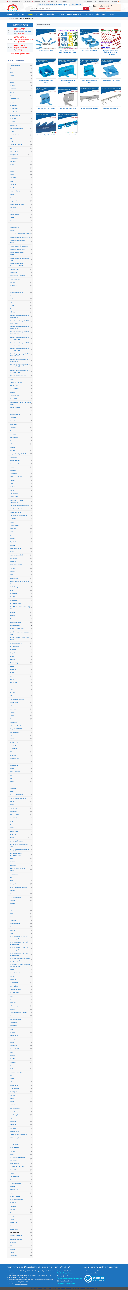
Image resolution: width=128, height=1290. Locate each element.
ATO (11, 138)
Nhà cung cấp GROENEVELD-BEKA (19, 845)
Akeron (12, 92)
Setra (11, 1029)
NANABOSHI (14, 831)
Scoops (12, 1009)
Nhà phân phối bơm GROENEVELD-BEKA (16, 854)
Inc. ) (11, 689)
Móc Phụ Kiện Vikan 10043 (46, 108)
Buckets (12, 299)
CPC (11, 430)
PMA (11, 907)
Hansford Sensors (15, 622)
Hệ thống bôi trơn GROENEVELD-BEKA (20, 633)
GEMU (12, 575)
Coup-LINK (13, 424)
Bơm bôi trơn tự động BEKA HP (19, 246)
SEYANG (12, 1039)
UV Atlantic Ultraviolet (16, 1199)
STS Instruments (15, 1108)
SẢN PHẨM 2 (51, 14)
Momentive (13, 808)
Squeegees (13, 1092)
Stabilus (12, 1095)
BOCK (11, 224)
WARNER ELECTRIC (16, 1236)
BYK (11, 302)
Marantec (13, 785)
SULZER (12, 1111)
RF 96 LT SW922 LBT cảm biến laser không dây (19, 954)
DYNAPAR (13, 467)
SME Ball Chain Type (16, 1072)
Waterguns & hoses (16, 1239)
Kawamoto (13, 719)
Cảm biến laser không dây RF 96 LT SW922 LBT (19, 333)
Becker (12, 171)
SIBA (11, 1052)
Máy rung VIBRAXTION (17, 795)
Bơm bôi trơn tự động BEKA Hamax (18, 242)
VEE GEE (12, 1209)
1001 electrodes (15, 65)
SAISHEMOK (14, 983)
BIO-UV (12, 197)
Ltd (11, 778)
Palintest (12, 890)
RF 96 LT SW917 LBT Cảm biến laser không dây (19, 949)
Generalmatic (14, 578)
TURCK (12, 1173)
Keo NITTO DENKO (15, 725)
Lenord (12, 762)
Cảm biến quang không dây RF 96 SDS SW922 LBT (20, 371)
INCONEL (13, 692)
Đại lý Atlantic (14, 437)
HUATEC (12, 679)
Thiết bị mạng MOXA (16, 1138)
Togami (12, 1154)
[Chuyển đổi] (31, 155)
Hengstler (13, 653)
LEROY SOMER (14, 765)
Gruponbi (13, 612)
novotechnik (14, 874)
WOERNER (13, 1242)
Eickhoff (12, 487)
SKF (11, 1065)
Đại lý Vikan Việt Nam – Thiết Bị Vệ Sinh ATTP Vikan (67, 51)
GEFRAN (12, 571)
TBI (11, 1118)
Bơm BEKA (13, 230)
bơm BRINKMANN (15, 269)
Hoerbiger (13, 669)
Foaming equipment (16, 548)
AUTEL (12, 141)
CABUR (12, 305)
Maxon (12, 791)
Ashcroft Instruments (16, 128)
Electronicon (14, 493)
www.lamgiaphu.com (21, 1284)
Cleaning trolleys (15, 407)
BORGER (12, 282)
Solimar (12, 1082)
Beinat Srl (13, 178)
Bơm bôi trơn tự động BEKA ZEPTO (18, 254)
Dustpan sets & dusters (17, 464)
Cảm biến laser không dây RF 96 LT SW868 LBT (19, 316)
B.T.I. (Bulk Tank (15, 151)
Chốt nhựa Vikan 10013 (46, 51)
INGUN (12, 696)
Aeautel (12, 82)
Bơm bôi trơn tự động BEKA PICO (20, 249)
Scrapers (12, 1016)
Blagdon (12, 211)
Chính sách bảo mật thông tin (94, 1271)
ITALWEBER (13, 709)
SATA (11, 996)
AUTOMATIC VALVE (16, 145)
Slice (11, 1068)
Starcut (12, 1098)
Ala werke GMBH (15, 98)
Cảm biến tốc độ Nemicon (18, 376)
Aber (11, 72)
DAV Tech (13, 444)
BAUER (12, 164)
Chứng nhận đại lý (74, 14)
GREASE (12, 597)
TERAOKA (13, 1125)
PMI (11, 910)
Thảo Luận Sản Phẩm (91, 14)
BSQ (11, 295)
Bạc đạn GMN (14, 154)
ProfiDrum (13, 920)
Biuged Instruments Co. (17, 204)
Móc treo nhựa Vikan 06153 (46, 135)
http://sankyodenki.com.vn (65, 1273)
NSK (11, 877)
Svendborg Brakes (15, 1115)
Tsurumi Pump (14, 1170)
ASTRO (12, 131)
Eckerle (12, 480)
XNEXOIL (12, 1249)
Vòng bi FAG (13, 1222)
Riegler (12, 969)
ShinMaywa (13, 1045)
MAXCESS (13, 788)
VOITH (12, 1219)
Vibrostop (13, 1213)
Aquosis (12, 122)
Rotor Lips (13, 979)
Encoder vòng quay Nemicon (19, 515)
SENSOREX (13, 1026)
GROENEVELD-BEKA (16, 603)
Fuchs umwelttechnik (16, 555)
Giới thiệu (21, 14)
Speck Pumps (14, 1085)
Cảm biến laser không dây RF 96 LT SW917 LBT (19, 327)
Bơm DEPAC (13, 272)
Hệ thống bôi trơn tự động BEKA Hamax (19, 638)
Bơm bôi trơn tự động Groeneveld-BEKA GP (16, 265)
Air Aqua (12, 85)
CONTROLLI (13, 417)
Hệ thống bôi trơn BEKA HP (18, 628)
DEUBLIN (12, 447)
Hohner (12, 672)
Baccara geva (14, 158)
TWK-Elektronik (14, 1176)
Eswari (12, 522)
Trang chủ (11, 14)
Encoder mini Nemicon (17, 509)
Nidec (12, 858)
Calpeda (12, 312)
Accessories (14, 79)
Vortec (12, 1226)
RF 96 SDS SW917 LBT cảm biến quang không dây (20, 965)
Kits (11, 735)
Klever (12, 739)
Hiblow (12, 656)
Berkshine (13, 184)
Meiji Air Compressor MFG (18, 798)
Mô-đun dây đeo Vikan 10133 (46, 81)
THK (11, 1141)
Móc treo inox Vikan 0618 (111, 108)
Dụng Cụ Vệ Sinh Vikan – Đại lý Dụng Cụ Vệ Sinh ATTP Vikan (111, 52)
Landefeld (13, 755)
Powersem (13, 917)
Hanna (12, 619)
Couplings (13, 427)
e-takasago (13, 473)
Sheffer (12, 1042)
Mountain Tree (14, 818)
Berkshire (13, 188)
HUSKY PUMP (14, 682)
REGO (11, 933)
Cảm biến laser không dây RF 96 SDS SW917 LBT (19, 344)
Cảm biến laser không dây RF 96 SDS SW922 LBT (19, 349)
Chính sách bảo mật (103, 1)
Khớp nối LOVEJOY (16, 729)
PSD (11, 927)
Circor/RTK (13, 399)
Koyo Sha (13, 745)
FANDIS (12, 532)
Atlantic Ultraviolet (15, 135)
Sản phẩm (39, 14)
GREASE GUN (14, 600)
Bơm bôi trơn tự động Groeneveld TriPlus (20, 259)
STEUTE (12, 1101)
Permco (12, 903)
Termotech (13, 1128)
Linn (11, 775)
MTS (11, 824)
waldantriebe (14, 1229)
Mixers (12, 804)
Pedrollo (12, 900)
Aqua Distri (13, 105)
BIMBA (12, 194)
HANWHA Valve (15, 625)
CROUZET (13, 434)
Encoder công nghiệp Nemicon (19, 505)
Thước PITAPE (14, 1148)
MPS (11, 821)
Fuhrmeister (13, 558)
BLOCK (12, 217)
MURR (12, 828)
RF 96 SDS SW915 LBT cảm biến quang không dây (20, 960)
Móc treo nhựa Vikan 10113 (68, 135)
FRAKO (12, 551)
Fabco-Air (13, 528)
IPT (11, 705)
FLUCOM (12, 545)
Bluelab (12, 221)
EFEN (11, 483)
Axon (11, 148)
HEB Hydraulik (14, 646)
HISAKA (12, 659)
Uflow (11, 1180)
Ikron (11, 686)
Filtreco (12, 538)
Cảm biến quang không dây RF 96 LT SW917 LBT (20, 355)
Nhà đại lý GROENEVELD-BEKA (19, 850)
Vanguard (13, 1206)
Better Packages (15, 191)
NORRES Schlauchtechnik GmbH (18, 869)
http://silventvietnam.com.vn (66, 1283)
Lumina (12, 781)
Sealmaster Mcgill (15, 1019)
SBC (11, 999)
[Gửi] (86, 8)
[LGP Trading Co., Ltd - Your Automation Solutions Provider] (17, 7)
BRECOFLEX (13, 285)
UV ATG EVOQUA (15, 1196)
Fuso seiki (13, 561)
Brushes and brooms (16, 292)
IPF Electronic (14, 702)
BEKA (11, 181)
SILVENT (62, 14)
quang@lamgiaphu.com (22, 31)
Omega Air (13, 884)
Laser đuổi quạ (14, 758)
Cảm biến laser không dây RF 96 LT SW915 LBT (19, 322)
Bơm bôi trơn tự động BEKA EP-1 (20, 237)
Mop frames (13, 811)
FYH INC (12, 568)
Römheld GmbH (15, 973)
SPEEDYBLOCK (14, 1088)
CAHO (12, 308)
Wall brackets (14, 1232)
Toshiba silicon (14, 1163)
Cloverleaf (13, 411)
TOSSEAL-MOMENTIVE (17, 1166)
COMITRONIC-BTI (15, 414)
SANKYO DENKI (15, 993)
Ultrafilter (13, 1186)
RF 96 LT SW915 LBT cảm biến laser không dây (19, 943)
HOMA (12, 676)
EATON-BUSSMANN (16, 477)
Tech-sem (13, 1121)
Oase (11, 880)
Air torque (13, 89)
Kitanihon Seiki (14, 732)
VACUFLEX (13, 1203)
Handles (12, 615)
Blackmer (13, 207)
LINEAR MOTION (15, 772)
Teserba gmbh (14, 1131)
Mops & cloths (14, 814)
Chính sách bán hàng (90, 1)
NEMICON (13, 834)
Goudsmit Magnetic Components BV (20, 582)
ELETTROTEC (14, 497)
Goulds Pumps (14, 587)
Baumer (12, 168)
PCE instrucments (15, 897)
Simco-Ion (13, 1062)
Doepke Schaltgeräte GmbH (18, 454)
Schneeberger (14, 1006)
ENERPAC (13, 518)
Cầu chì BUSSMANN (16, 382)
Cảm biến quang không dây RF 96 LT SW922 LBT (20, 360)
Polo (11, 913)
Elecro (12, 490)
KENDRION (13, 722)
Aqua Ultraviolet (15, 115)
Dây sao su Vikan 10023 (89, 51)
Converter (13, 421)
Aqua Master (14, 108)
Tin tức (104, 14)
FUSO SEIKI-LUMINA (16, 565)
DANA (11, 440)
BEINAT (12, 174)
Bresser (12, 289)
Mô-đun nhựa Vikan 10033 (111, 80)
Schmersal (13, 1002)
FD (10, 535)
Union (11, 1193)
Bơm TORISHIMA (15, 279)
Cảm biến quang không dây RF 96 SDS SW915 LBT (20, 366)
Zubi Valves (13, 1255)
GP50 (11, 590)
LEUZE (12, 768)
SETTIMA (13, 1032)
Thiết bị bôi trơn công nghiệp (18, 1134)
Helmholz (13, 649)
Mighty (12, 801)
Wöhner (12, 1246)
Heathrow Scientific (16, 643)
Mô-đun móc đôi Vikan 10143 (67, 81)
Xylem (12, 1252)
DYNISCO (13, 470)
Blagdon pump (14, 214)
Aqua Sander (14, 112)
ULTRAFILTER (14, 1189)
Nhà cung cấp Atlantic (16, 841)
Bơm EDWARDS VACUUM (17, 275)
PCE (11, 894)
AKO (11, 95)
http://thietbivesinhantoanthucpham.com (69, 1278)
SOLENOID (13, 1078)
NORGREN (13, 865)
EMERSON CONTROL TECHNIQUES (16, 501)
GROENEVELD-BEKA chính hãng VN (20, 608)
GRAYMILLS (13, 593)
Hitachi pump (14, 663)
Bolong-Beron (14, 227)
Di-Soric (12, 450)
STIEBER (12, 1105)
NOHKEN (12, 862)
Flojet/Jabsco (14, 542)
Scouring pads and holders (18, 1012)
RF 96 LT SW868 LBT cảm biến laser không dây (19, 938)
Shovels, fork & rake (16, 1049)
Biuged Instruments (16, 201)
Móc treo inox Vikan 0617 (89, 108)
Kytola (12, 752)
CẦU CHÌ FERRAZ (15, 389)
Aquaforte (13, 118)
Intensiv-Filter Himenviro (17, 699)
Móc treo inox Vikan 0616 (68, 108)
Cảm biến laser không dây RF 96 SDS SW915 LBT (19, 338)
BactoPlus (13, 161)
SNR (11, 1075)
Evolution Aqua (14, 525)
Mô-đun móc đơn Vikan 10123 (89, 81)
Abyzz (12, 75)
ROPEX (12, 976)
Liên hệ (112, 14)
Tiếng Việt (114, 1)
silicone (12, 1055)
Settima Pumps (14, 1035)
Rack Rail (13, 930)
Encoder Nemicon (15, 512)
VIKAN (30, 14)
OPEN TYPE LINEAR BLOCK (18, 887)
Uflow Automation (15, 1183)
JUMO (12, 715)
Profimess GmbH (15, 923)
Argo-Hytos (13, 125)
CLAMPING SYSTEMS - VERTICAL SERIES (20, 403)
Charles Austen (14, 395)
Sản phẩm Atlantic (15, 989)
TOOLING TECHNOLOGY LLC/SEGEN (17, 1159)
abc (11, 69)
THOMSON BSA (15, 1144)
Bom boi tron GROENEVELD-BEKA (20, 234)
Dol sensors (13, 457)
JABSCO (12, 712)
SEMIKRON (13, 1022)
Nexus (12, 837)
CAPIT (12, 379)
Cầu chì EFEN (14, 385)
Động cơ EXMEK (15, 460)
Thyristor (12, 1151)
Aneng (12, 102)
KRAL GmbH (13, 748)
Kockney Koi (14, 742)
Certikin (12, 392)
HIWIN (12, 666)
